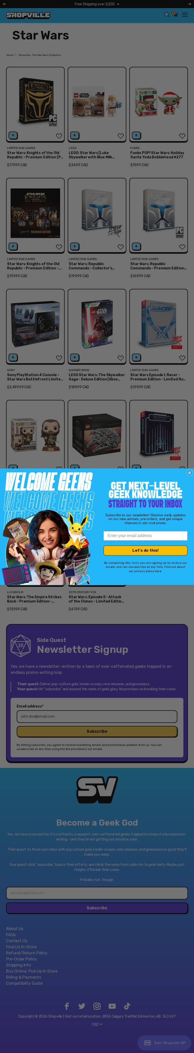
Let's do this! (145, 550)
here (158, 571)
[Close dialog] (189, 472)
